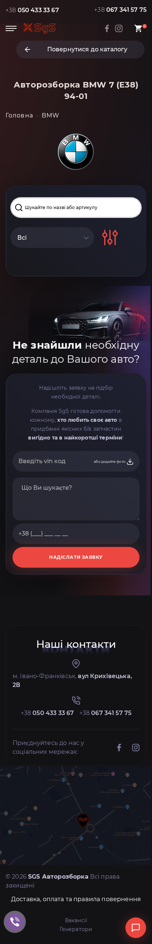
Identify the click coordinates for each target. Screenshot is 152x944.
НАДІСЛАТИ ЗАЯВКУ (76, 557)
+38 (32, 10)
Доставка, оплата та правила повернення (76, 899)
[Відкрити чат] (135, 927)
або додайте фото (110, 461)
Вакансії (76, 920)
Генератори (76, 929)
